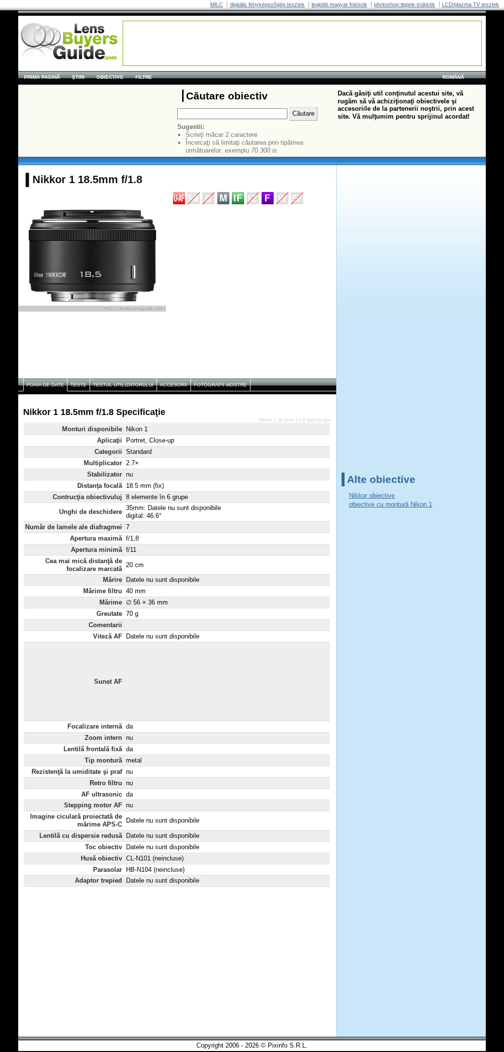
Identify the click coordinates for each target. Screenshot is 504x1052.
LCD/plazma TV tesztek (470, 4)
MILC (216, 4)
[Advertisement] (302, 43)
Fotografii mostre (220, 384)
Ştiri (78, 77)
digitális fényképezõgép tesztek (267, 4)
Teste (78, 384)
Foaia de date (45, 384)
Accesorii (174, 384)
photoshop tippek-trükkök (404, 4)
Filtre (143, 77)
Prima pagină (42, 77)
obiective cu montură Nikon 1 (390, 504)
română (453, 77)
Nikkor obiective (372, 495)
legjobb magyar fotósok (339, 4)
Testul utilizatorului (123, 384)
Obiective (110, 77)
